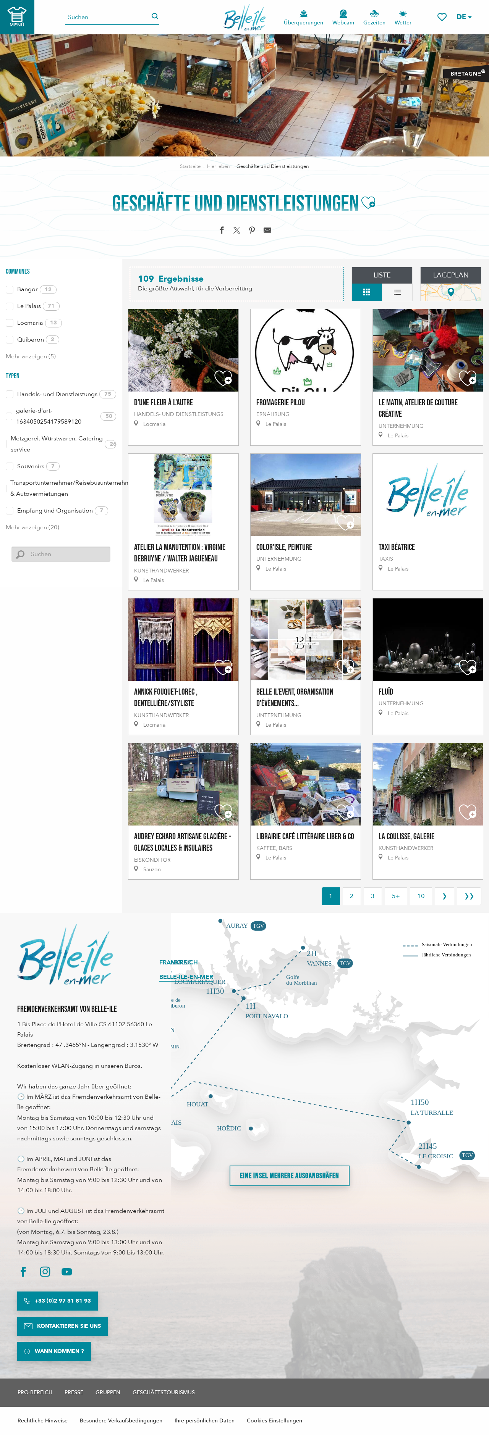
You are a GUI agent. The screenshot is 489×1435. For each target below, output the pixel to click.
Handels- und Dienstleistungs (64, 394)
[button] (464, 17)
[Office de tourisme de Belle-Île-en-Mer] (65, 954)
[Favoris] (442, 17)
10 (421, 896)
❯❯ (469, 896)
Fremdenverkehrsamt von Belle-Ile (67, 1009)
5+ (396, 896)
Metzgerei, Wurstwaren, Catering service (63, 444)
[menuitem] (244, 17)
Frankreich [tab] (178, 962)
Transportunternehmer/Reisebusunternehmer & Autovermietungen (63, 488)
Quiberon (35, 339)
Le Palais (36, 306)
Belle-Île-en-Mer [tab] (186, 977)
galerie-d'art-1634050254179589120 (64, 416)
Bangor (34, 289)
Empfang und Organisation (60, 510)
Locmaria (37, 323)
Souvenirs (36, 466)
